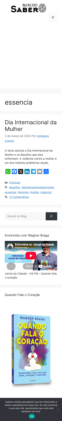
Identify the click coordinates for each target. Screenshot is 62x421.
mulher (34, 192)
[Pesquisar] (51, 216)
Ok (31, 416)
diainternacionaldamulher (38, 187)
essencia (10, 192)
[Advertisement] (31, 58)
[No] (58, 409)
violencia (46, 192)
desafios (14, 187)
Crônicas (14, 182)
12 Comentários (19, 197)
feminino (23, 192)
